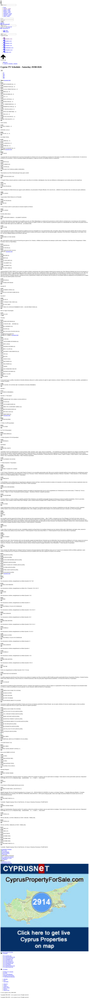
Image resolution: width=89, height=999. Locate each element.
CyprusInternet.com (8, 963)
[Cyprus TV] (9, 26)
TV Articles (4, 969)
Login (2, 21)
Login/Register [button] (5, 28)
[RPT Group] (4, 850)
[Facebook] (3, 73)
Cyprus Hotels (7, 964)
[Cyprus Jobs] (4, 854)
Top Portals (5, 981)
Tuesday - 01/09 (6, 12)
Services (5, 989)
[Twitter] (3, 75)
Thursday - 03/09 (7, 15)
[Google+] (3, 74)
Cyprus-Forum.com (8, 967)
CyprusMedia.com (8, 959)
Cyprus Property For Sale (6, 863)
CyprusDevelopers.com (9, 965)
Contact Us (5, 986)
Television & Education (9, 976)
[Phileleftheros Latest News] (5, 861)
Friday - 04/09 (6, 16)
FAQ (4, 980)
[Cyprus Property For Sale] (7, 952)
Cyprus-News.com (8, 960)
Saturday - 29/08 (7, 8)
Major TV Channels (8, 971)
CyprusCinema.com (8, 958)
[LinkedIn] (3, 76)
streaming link (7, 80)
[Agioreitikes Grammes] (6, 849)
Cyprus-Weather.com (9, 962)
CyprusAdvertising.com (9, 957)
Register (2, 22)
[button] (1, 120)
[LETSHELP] (4, 859)
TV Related (4, 953)
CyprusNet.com (7, 955)
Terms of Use (6, 990)
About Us (5, 984)
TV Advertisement (8, 974)
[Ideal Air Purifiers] (5, 853)
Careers (5, 985)
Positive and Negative (9, 975)
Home (4, 7)
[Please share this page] (2, 70)
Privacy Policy (6, 987)
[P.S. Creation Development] (7, 856)
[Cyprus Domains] (5, 851)
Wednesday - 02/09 (7, 13)
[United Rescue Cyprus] (6, 858)
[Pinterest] (3, 78)
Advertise (5, 979)
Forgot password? (6, 24)
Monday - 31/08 (6, 11)
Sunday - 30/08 (6, 10)
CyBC (5, 973)
